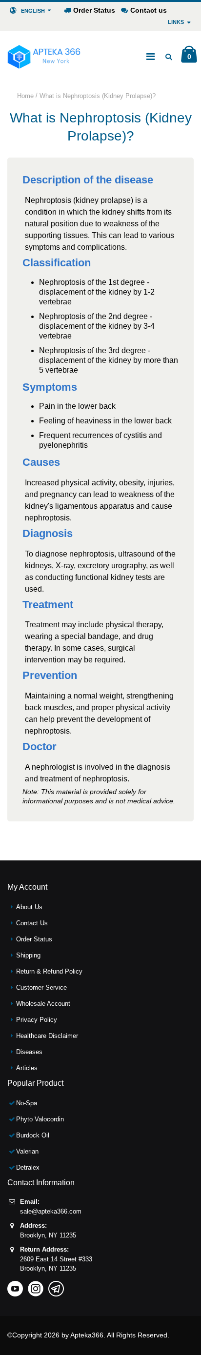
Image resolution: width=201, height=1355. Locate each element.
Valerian (27, 1151)
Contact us (148, 10)
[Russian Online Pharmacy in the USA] (44, 56)
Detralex (28, 1167)
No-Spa (26, 1103)
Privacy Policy (36, 1019)
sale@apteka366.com (50, 1211)
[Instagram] (35, 1285)
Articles (27, 1068)
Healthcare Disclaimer (47, 1035)
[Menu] (150, 56)
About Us (29, 907)
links (176, 22)
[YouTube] (15, 1285)
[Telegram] (56, 1285)
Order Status (94, 10)
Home (25, 96)
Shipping (28, 955)
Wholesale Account (43, 1003)
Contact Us (32, 923)
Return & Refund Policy (49, 971)
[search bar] (168, 56)
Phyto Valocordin (40, 1119)
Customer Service (41, 987)
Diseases (29, 1052)
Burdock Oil (32, 1135)
